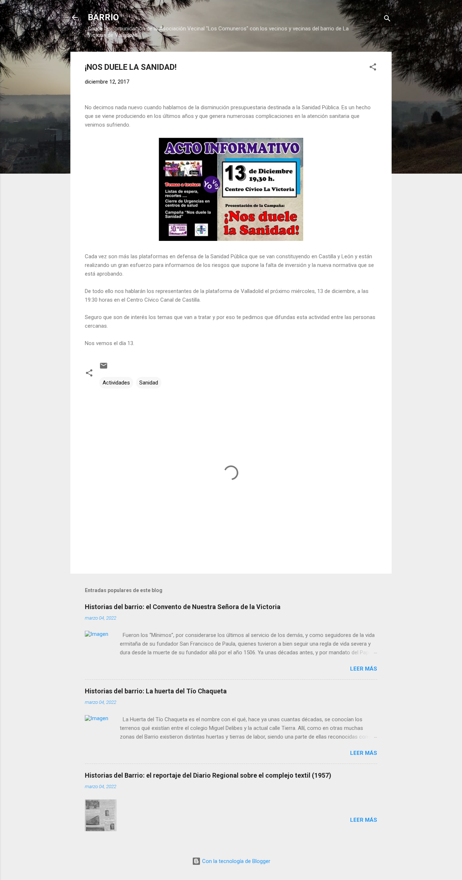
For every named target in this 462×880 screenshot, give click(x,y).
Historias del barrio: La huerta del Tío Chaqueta (156, 691)
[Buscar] (387, 20)
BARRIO (103, 17)
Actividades (116, 382)
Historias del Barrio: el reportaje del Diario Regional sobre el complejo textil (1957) (208, 775)
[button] (373, 68)
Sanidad (148, 382)
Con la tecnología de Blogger (235, 861)
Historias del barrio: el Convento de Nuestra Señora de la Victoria (182, 607)
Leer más (363, 669)
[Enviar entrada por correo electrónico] (103, 368)
